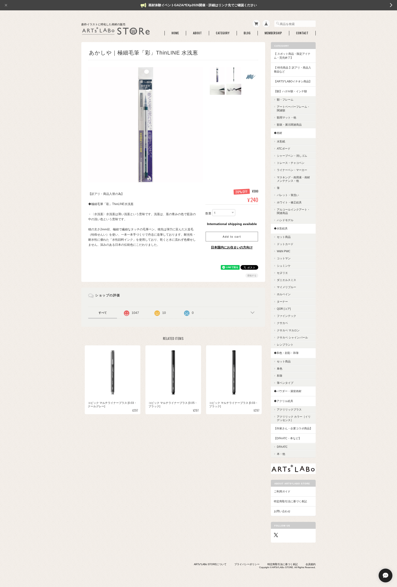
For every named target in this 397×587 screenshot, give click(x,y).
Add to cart (232, 236)
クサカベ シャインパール (292, 337)
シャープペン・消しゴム (292, 155)
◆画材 (278, 132)
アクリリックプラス (289, 409)
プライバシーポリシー (247, 564)
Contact (302, 33)
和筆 (279, 375)
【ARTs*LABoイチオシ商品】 (293, 81)
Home (175, 33)
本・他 (281, 453)
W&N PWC (283, 251)
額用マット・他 (286, 117)
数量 (208, 213)
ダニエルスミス (286, 279)
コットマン (284, 258)
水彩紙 (281, 141)
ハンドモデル (285, 220)
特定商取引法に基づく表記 (290, 501)
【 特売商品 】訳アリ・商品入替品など (292, 69)
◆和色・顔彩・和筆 (286, 352)
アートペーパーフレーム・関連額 (293, 108)
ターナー (282, 301)
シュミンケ (284, 265)
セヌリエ (282, 272)
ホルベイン (284, 294)
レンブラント (285, 344)
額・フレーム (285, 99)
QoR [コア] (284, 308)
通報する (251, 275)
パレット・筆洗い (288, 195)
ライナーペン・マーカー (292, 169)
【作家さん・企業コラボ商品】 (293, 428)
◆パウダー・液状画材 (287, 391)
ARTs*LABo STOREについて (210, 564)
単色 (279, 368)
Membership (273, 33)
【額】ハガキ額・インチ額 (290, 91)
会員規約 (311, 564)
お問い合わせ (282, 511)
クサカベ (282, 322)
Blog (247, 33)
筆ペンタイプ (285, 382)
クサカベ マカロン (288, 330)
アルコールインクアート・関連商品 (293, 211)
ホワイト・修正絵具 (289, 202)
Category (223, 33)
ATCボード (283, 148)
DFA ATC (282, 446)
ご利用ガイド (282, 491)
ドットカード (285, 244)
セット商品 (284, 236)
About (197, 33)
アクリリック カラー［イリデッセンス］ (294, 418)
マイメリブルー (286, 287)
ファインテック (286, 315)
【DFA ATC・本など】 (287, 438)
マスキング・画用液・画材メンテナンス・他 (293, 179)
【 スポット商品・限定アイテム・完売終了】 (292, 55)
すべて (103, 312)
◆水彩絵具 (281, 228)
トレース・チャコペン (290, 162)
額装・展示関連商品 (289, 124)
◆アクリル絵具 (283, 400)
